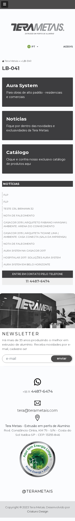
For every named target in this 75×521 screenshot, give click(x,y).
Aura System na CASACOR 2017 (25, 250)
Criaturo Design (37, 511)
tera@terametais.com (37, 410)
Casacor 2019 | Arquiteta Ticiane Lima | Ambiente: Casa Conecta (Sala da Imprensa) (35, 234)
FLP (6, 194)
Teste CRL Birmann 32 (19, 208)
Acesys (68, 46)
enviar (61, 358)
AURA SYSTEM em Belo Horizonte (27, 264)
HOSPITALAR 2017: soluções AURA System (32, 257)
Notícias (11, 184)
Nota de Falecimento (19, 215)
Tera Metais (11, 60)
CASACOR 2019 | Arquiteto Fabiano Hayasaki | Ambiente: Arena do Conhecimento (35, 224)
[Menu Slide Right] (4, 4)
